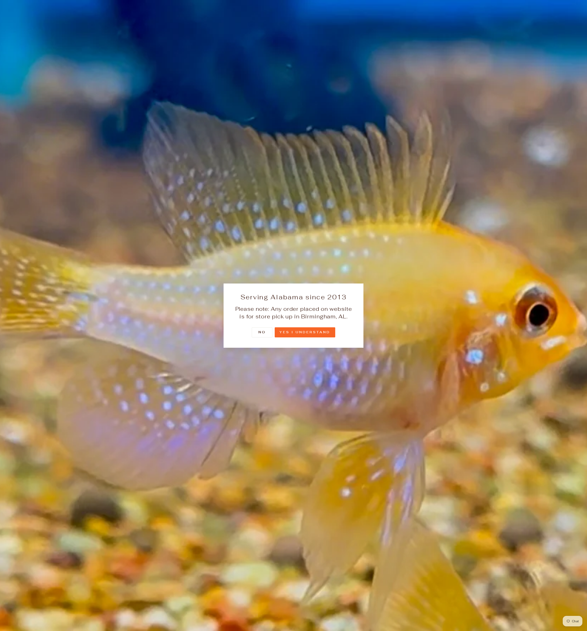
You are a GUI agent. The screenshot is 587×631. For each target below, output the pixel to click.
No (262, 332)
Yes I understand (305, 332)
